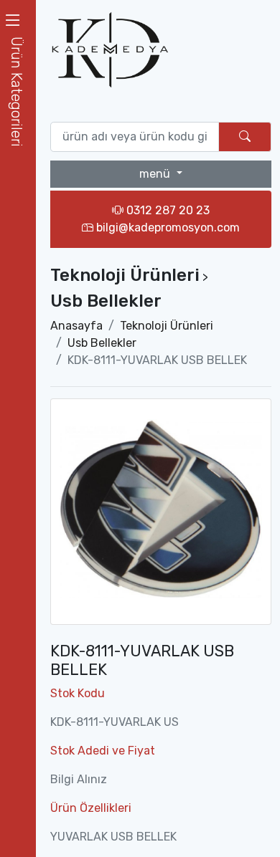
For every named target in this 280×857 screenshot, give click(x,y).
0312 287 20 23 (166, 210)
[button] (18, 91)
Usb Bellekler (101, 343)
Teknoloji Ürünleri (166, 325)
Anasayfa (76, 325)
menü (156, 174)
